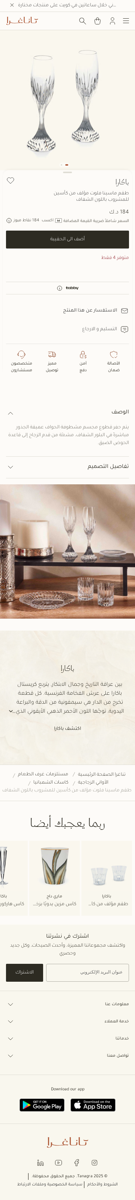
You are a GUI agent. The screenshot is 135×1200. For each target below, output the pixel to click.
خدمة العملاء (117, 1021)
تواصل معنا (118, 1056)
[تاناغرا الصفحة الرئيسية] (22, 21)
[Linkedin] (40, 1162)
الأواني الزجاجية (93, 782)
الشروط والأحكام (102, 1184)
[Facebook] (76, 1162)
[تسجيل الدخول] (112, 20)
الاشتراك (24, 972)
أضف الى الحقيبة (67, 239)
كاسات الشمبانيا (50, 782)
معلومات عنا (117, 1004)
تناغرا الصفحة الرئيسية (102, 775)
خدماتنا (122, 1039)
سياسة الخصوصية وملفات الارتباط (49, 1184)
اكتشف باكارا (67, 729)
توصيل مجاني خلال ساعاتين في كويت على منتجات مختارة (73, 5)
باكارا (122, 182)
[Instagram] (94, 1162)
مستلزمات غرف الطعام (43, 774)
